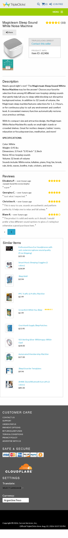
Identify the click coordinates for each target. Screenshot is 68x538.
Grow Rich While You (30, 310)
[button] (4, 232)
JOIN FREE (58, 4)
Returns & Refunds (12, 431)
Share (10, 32)
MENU (57, 12)
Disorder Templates (29, 368)
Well (23, 276)
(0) (46, 4)
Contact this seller (41, 43)
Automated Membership (33, 354)
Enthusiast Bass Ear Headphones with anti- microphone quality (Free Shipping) (35, 250)
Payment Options (11, 427)
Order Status (9, 424)
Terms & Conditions (12, 434)
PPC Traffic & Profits (31, 293)
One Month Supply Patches (32, 325)
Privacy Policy (9, 437)
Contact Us (8, 417)
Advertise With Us (11, 441)
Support (6, 420)
